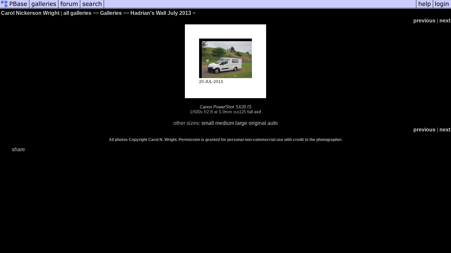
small (207, 123)
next (444, 20)
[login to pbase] (442, 7)
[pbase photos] (14, 7)
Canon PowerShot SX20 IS (226, 106)
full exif (254, 111)
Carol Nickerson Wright (30, 13)
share (18, 149)
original (257, 123)
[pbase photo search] (92, 7)
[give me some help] (424, 7)
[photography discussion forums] (69, 7)
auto (272, 123)
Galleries (111, 13)
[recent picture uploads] (43, 7)
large (241, 123)
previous (424, 20)
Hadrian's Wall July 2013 (160, 13)
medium (224, 123)
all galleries (77, 13)
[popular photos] (260, 7)
